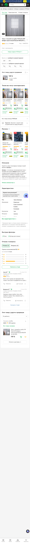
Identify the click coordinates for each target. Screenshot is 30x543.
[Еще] (27, 40)
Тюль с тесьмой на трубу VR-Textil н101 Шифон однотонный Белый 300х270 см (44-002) (7, 100)
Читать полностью (8, 182)
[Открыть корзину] (27, 4)
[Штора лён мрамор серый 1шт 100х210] (7, 137)
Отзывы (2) (6, 245)
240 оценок (12, 323)
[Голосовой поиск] (24, 4)
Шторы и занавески (8, 9)
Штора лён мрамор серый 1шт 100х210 (7, 143)
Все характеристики (9, 219)
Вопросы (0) (14, 245)
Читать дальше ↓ (7, 297)
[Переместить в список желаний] (11, 90)
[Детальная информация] (9, 129)
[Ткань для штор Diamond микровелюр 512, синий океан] (18, 137)
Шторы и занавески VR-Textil (21, 9)
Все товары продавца (9, 326)
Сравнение (18, 541)
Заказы (10, 541)
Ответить (8, 283)
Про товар (4, 12)
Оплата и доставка (14, 342)
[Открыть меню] (2, 4)
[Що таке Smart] (10, 112)
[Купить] (11, 105)
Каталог (3, 541)
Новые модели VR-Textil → (15, 51)
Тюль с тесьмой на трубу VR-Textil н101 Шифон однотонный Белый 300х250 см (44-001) (18, 100)
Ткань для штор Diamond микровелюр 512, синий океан (18, 143)
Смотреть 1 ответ (15, 305)
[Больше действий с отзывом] (25, 283)
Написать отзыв (15, 267)
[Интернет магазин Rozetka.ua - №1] (6, 4)
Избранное (26, 541)
